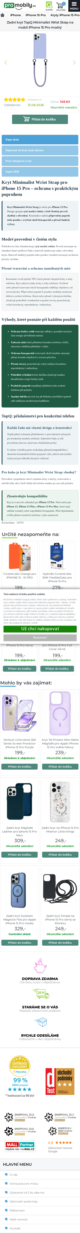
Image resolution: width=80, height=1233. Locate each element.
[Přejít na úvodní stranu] (20, 6)
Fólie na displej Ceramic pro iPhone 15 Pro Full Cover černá (57, 645)
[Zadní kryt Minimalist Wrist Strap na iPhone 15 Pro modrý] (40, 60)
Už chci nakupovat (40, 629)
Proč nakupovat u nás (18, 161)
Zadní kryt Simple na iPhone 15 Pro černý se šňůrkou (60, 919)
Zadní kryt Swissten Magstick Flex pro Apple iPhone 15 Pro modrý (19, 919)
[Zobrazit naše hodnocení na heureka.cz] (20, 1096)
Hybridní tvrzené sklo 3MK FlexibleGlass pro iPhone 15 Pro (57, 577)
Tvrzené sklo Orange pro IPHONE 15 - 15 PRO (19, 575)
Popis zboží (12, 139)
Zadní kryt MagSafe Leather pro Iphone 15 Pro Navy (19, 831)
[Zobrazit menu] (74, 6)
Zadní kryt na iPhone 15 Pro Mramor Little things (60, 829)
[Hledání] (49, 6)
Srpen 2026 (12, 171)
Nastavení (40, 637)
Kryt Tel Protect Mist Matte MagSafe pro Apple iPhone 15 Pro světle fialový (60, 743)
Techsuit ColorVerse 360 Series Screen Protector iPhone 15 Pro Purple (19, 743)
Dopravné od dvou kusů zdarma (24, 150)
